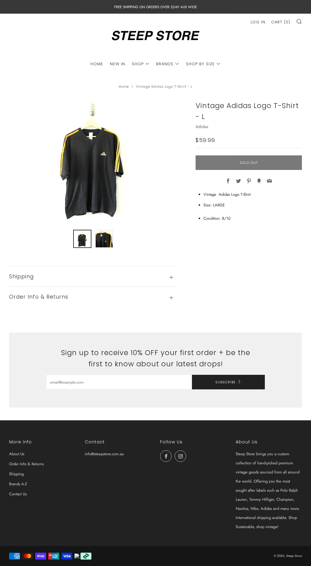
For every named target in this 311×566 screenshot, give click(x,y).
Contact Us (18, 494)
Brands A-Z (18, 484)
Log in (258, 22)
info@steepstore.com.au (104, 454)
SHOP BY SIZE (200, 64)
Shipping (16, 474)
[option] (93, 161)
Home (124, 87)
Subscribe (225, 382)
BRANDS (164, 64)
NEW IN (117, 64)
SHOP (138, 64)
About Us (16, 454)
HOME (97, 64)
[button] (82, 239)
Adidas (202, 127)
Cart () (280, 22)
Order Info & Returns (26, 464)
